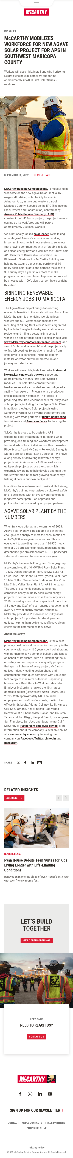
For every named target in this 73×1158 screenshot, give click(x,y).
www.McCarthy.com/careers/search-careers (32, 342)
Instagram (10, 742)
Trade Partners (55, 1122)
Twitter (38, 738)
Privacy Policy (36, 1147)
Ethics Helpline (37, 1128)
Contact (13, 1122)
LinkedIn (50, 738)
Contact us (36, 1036)
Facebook (27, 738)
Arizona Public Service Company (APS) (29, 214)
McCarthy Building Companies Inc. (26, 188)
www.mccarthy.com (20, 734)
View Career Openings (36, 940)
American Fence (36, 421)
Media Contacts (32, 1122)
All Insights (14, 798)
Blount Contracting (54, 417)
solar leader (41, 234)
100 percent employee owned (39, 725)
